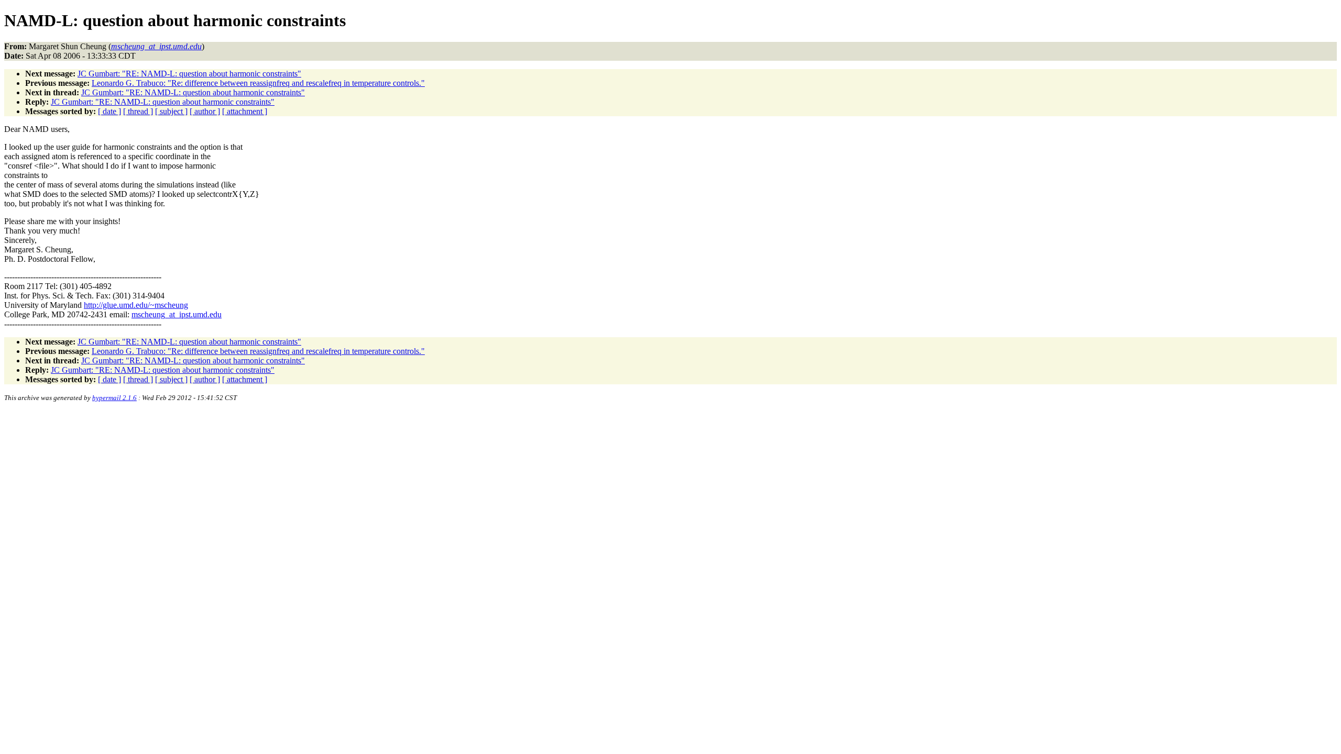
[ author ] (205, 111)
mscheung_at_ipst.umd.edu (176, 314)
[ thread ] (138, 111)
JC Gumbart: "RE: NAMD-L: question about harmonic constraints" (189, 73)
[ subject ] (171, 111)
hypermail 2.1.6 (114, 398)
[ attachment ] (244, 111)
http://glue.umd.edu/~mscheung (136, 305)
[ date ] (109, 111)
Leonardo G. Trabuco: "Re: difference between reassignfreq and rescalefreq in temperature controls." (258, 83)
